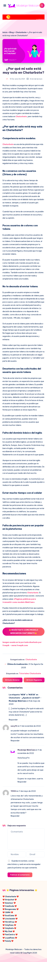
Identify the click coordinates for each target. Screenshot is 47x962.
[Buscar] (41, 5)
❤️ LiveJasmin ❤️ (10, 919)
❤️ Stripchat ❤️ (10, 900)
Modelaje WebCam (26, 750)
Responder (13, 720)
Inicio (5, 32)
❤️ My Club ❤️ (9, 931)
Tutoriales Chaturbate (30, 673)
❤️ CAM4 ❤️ (8, 912)
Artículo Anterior (12, 680)
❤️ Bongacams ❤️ (11, 909)
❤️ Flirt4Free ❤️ (10, 922)
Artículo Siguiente (34, 680)
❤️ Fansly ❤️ (8, 941)
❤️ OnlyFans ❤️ (9, 925)
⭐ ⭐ (23, 631)
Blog (11, 32)
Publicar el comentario (20, 875)
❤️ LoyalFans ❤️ (10, 938)
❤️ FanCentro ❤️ (10, 934)
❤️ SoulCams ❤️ (10, 915)
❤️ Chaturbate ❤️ (11, 896)
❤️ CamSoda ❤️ (10, 906)
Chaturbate (21, 32)
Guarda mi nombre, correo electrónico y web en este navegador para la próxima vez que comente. (24, 864)
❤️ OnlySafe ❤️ (9, 928)
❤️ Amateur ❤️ (9, 903)
